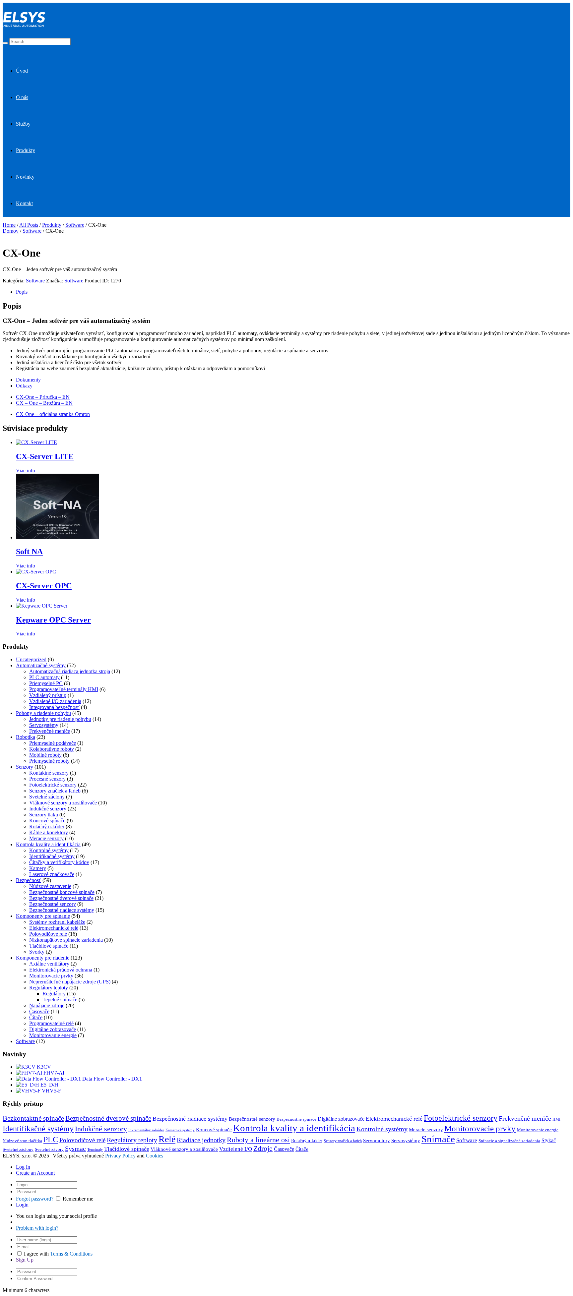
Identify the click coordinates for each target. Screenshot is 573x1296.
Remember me (78, 1199)
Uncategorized (31, 659)
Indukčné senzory (47, 808)
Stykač (548, 1141)
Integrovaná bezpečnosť (54, 707)
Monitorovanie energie (53, 1035)
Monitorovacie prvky (51, 975)
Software (74, 225)
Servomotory (376, 1140)
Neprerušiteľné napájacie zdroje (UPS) (69, 981)
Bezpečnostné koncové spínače (62, 892)
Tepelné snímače (59, 999)
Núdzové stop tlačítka (22, 1141)
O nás (22, 97)
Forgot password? (34, 1199)
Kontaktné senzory (49, 773)
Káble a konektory (48, 832)
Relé (167, 1139)
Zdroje (263, 1148)
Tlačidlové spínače (48, 946)
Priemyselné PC (46, 683)
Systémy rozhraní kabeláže (57, 922)
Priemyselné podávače (52, 743)
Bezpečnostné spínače (296, 1119)
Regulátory (54, 993)
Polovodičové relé (48, 934)
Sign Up (24, 1260)
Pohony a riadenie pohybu (43, 713)
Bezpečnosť (28, 880)
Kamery (37, 868)
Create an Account (35, 1173)
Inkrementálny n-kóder (146, 1130)
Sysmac (75, 1148)
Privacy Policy (120, 1155)
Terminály (95, 1149)
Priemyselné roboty (49, 761)
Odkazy (24, 385)
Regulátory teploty (48, 987)
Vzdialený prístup (47, 695)
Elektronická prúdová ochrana (60, 969)
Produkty (25, 150)
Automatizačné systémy (41, 665)
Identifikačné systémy (52, 856)
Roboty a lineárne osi (258, 1140)
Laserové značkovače (51, 874)
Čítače (35, 1017)
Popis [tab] (22, 292)
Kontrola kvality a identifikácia (48, 844)
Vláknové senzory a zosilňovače (63, 802)
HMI (556, 1119)
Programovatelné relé (51, 1023)
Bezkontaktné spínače (33, 1118)
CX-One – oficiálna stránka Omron (53, 414)
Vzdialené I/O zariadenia (55, 701)
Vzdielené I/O (235, 1149)
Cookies (154, 1155)
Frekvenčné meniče (49, 731)
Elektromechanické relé (53, 928)
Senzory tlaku (43, 814)
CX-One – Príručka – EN (43, 397)
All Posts (28, 225)
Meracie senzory (46, 838)
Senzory (24, 767)
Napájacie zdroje (46, 1005)
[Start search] (5, 43)
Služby (23, 124)
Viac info (25, 470)
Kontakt (24, 203)
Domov (11, 231)
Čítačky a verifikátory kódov (59, 862)
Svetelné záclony (47, 796)
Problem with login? (37, 1228)
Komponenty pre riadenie (42, 958)
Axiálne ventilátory (49, 964)
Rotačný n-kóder (46, 826)
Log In (23, 1167)
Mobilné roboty (45, 755)
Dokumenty (28, 380)
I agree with (36, 1254)
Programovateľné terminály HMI (63, 689)
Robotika (25, 737)
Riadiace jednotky (201, 1140)
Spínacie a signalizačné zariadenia (509, 1141)
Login (22, 1205)
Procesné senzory (47, 779)
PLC (50, 1139)
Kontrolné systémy (49, 850)
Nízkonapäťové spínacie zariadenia (66, 940)
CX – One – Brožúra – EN (44, 403)
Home (9, 225)
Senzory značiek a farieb (55, 791)
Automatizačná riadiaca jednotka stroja (69, 671)
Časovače (39, 1011)
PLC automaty (44, 677)
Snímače (438, 1139)
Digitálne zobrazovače (52, 1029)
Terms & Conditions (71, 1254)
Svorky (36, 952)
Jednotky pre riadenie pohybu (60, 719)
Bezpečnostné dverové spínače (61, 898)
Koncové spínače (47, 820)
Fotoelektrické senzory (53, 785)
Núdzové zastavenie (50, 886)
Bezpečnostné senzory (52, 904)
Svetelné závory (49, 1149)
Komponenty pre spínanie (43, 916)
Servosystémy (43, 725)
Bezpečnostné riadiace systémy (61, 910)
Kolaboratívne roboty (51, 749)
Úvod (22, 71)
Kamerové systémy (180, 1130)
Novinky (25, 177)
